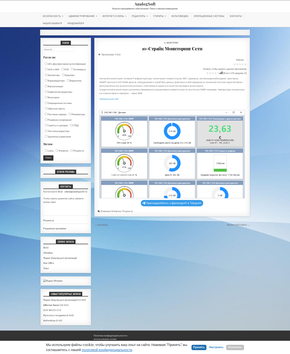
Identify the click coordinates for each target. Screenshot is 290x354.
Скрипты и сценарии (57, 125)
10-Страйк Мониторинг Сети (172, 48)
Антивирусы (79, 69)
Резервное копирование (59, 120)
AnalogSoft (145, 4)
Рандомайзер (75, 23)
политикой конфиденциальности (107, 350)
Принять (199, 347)
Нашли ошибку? (52, 23)
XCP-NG (47, 310)
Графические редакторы (59, 92)
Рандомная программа (54, 228)
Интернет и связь (113, 16)
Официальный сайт (109, 99)
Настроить (216, 347)
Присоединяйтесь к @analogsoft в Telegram (173, 203)
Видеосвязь (75, 80)
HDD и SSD (53, 69)
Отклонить (235, 347)
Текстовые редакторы (58, 131)
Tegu (46, 268)
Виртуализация (55, 86)
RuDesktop (49, 320)
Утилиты (158, 16)
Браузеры (69, 75)
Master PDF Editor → (238, 225)
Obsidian (48, 253)
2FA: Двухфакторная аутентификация (66, 64)
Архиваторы (53, 75)
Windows (116, 211)
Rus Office (48, 263)
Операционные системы (209, 16)
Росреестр (127, 211)
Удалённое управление (59, 136)
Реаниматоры (78, 114)
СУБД (75, 125)
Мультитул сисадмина (54, 315)
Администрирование (82, 16)
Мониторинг (172, 42)
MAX (46, 247)
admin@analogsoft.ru (75, 191)
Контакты (236, 16)
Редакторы (139, 16)
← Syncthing (101, 225)
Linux (50, 151)
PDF (66, 69)
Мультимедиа (180, 16)
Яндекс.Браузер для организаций (60, 258)
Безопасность (52, 16)
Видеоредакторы (56, 80)
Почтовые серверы (57, 114)
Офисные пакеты (56, 108)
